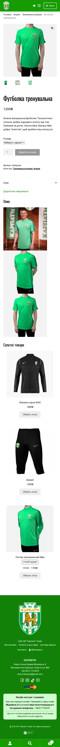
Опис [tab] (6, 182)
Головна (7, 14)
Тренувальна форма (32, 14)
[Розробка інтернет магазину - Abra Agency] (30, 733)
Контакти (22, 650)
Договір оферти (48, 645)
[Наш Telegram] (33, 5)
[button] (52, 28)
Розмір (7, 138)
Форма (16, 14)
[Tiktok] (32, 680)
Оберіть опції (30, 414)
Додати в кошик (27, 152)
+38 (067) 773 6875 (30, 671)
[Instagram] (27, 680)
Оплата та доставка (28, 645)
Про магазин (10, 645)
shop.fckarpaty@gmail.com (30, 674)
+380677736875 (42, 708)
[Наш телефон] (39, 5)
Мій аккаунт (37, 650)
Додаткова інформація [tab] (15, 191)
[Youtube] (38, 680)
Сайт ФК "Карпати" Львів (30, 641)
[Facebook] (22, 680)
